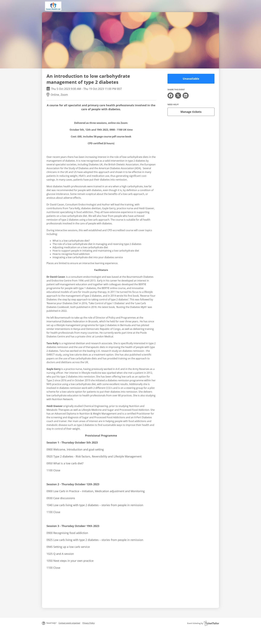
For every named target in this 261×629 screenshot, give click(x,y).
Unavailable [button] (191, 78)
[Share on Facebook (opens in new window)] (171, 96)
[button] (69, 623)
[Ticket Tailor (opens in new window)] (211, 623)
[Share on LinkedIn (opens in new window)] (186, 96)
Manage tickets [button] (190, 112)
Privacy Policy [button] (88, 623)
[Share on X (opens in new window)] (178, 96)
